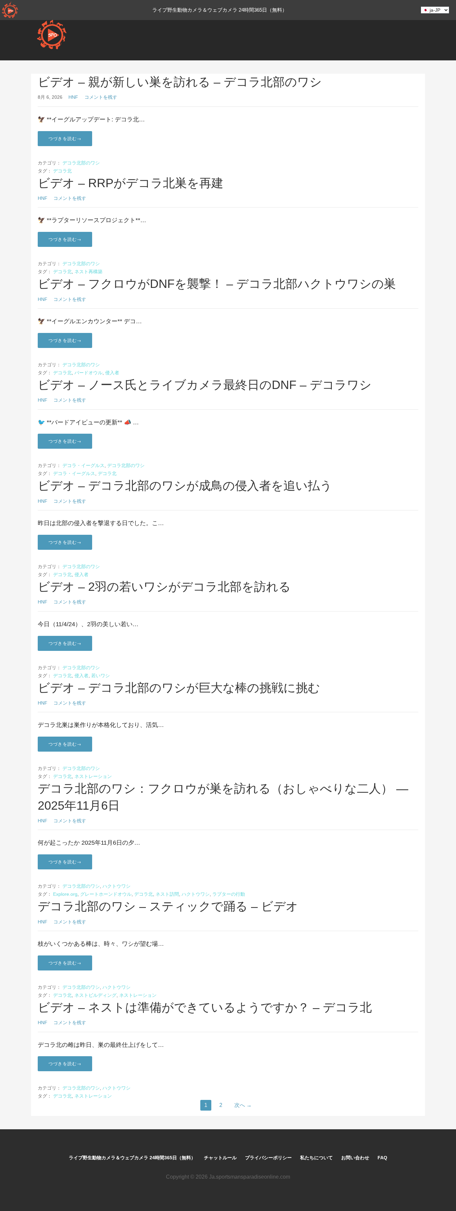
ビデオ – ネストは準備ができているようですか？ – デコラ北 (205, 1007)
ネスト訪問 (167, 894)
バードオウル (88, 372)
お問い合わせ (355, 1157)
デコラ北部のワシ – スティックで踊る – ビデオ (168, 906)
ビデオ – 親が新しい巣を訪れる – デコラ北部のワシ (180, 82)
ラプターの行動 (228, 894)
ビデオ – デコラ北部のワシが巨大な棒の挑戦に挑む (179, 688)
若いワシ (100, 675)
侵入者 (112, 372)
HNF (73, 97)
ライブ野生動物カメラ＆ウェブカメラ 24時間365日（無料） (132, 1157)
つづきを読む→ (64, 138)
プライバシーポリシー (268, 1157)
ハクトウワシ (116, 886)
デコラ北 (62, 170)
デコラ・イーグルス (83, 465)
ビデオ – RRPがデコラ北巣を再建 (130, 183)
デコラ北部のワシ (81, 162)
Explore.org (65, 894)
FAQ (382, 1157)
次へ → (243, 1105)
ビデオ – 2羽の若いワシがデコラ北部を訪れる (164, 586)
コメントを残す (100, 97)
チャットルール (220, 1157)
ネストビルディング (95, 995)
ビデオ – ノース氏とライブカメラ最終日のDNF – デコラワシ (205, 385)
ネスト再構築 (88, 271)
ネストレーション (93, 776)
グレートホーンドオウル (106, 894)
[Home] (10, 10)
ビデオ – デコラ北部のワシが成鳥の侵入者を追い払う (185, 485)
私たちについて (316, 1157)
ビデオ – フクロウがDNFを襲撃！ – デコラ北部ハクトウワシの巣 (217, 284)
